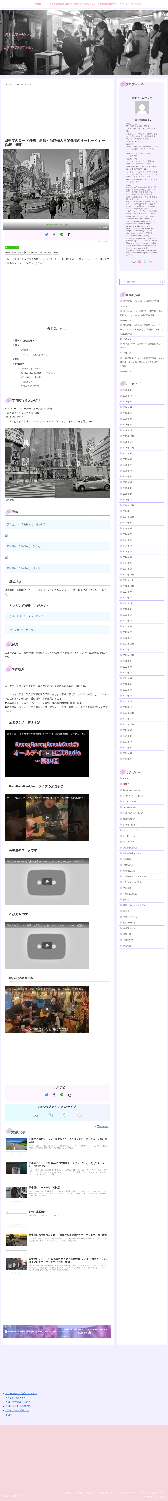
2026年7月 (128, 396)
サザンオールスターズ (15, 253)
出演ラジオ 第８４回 (33, 368)
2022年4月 (128, 690)
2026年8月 (128, 390)
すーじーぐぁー (12, 247)
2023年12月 (128, 574)
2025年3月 (128, 488)
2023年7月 (128, 603)
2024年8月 (128, 528)
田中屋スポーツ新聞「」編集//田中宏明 (141, 301)
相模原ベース (129, 928)
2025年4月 (128, 482)
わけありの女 (28, 381)
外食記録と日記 (130, 894)
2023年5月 (128, 615)
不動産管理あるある (132, 853)
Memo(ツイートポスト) (134, 796)
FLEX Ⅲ (127, 778)
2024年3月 (128, 557)
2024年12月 (128, 505)
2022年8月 (128, 667)
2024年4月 (128, 551)
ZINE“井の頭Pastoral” (133, 813)
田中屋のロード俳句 (31, 377)
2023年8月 (128, 598)
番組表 (8, 1414)
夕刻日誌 (127, 888)
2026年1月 (128, 430)
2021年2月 (128, 759)
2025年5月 (128, 476)
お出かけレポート (131, 819)
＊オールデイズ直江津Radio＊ (21, 1393)
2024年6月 (128, 540)
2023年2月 (128, 632)
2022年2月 (128, 701)
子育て (126, 899)
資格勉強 (127, 946)
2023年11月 (128, 580)
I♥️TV (126, 784)
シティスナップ (130, 830)
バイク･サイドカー (132, 842)
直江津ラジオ (129, 923)
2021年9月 (128, 730)
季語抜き (26, 350)
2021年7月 (128, 742)
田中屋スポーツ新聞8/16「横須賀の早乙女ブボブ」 (141, 346)
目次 (54, 328)
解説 (17, 359)
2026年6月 (128, 401)
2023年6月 (128, 609)
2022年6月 (128, 678)
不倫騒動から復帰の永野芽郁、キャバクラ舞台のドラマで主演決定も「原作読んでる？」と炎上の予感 (142, 329)
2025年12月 (128, 436)
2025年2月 (128, 494)
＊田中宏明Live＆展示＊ (18, 1402)
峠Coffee (127, 911)
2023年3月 (128, 626)
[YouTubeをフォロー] (50, 1114)
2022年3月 (128, 696)
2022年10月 (128, 655)
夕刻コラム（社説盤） (133, 882)
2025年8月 (128, 459)
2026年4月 (128, 413)
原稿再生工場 (129, 871)
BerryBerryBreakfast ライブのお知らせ (41, 373)
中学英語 (127, 859)
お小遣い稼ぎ (129, 824)
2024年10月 (128, 517)
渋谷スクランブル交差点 (42, 253)
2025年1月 (128, 499)
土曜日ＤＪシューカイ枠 (134, 876)
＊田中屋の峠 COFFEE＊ (18, 1406)
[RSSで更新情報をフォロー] (79, 1114)
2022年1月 (128, 707)
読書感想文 (128, 940)
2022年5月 (128, 684)
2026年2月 (128, 425)
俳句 (28, 253)
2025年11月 (128, 442)
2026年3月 (128, 419)
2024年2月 (128, 563)
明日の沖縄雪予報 (30, 386)
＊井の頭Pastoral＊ (15, 1397)
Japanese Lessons (131, 790)
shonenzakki (142, 119)
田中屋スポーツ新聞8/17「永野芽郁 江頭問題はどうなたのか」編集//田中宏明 (141, 313)
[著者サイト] (35, 1114)
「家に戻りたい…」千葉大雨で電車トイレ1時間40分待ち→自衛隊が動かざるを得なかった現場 (142, 362)
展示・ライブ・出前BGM (134, 905)
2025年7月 (128, 465)
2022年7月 (128, 672)
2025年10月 (128, 448)
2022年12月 (128, 644)
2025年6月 (128, 471)
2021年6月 (128, 747)
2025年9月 (128, 453)
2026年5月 (128, 407)
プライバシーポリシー (17, 1410)
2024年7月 (128, 534)
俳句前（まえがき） (25, 340)
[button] (161, 282)
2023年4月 (128, 621)
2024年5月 (128, 546)
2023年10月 (128, 586)
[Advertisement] (57, 112)
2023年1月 (128, 638)
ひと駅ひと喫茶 (130, 848)
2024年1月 (128, 569)
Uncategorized (129, 807)
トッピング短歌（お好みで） (35, 354)
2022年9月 (128, 661)
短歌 (56, 253)
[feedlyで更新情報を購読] (65, 1114)
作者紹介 (19, 363)
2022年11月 (128, 649)
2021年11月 (128, 719)
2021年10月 (128, 724)
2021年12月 (128, 713)
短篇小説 (127, 934)
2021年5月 (128, 753)
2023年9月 (128, 592)
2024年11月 (128, 511)
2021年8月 (128, 736)
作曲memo (128, 865)
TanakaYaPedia (130, 801)
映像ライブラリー (131, 917)
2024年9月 (128, 523)
